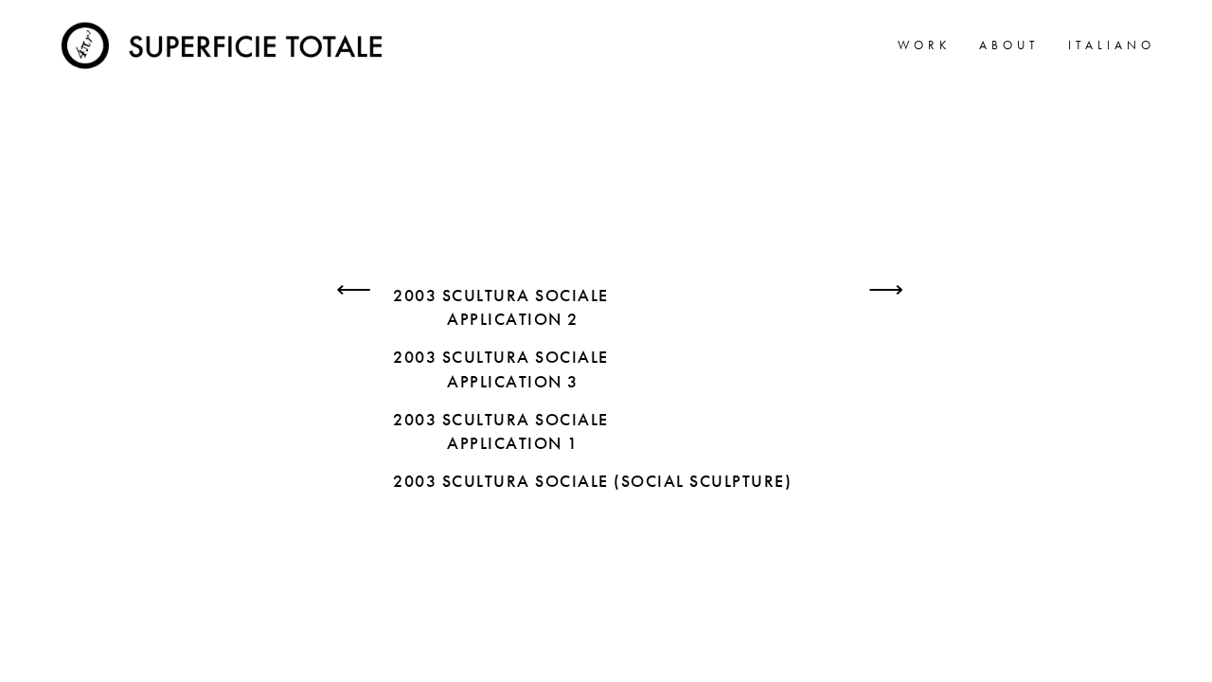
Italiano (1111, 45)
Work (924, 45)
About (1009, 45)
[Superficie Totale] (224, 42)
